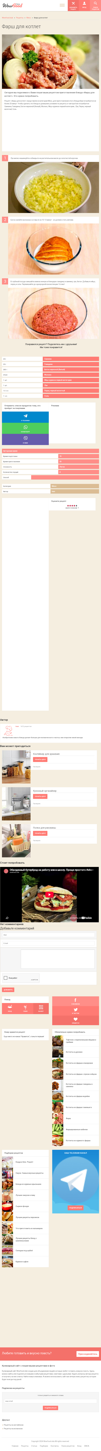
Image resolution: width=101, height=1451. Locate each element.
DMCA (86, 1446)
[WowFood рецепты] (12, 5)
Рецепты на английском (13, 1425)
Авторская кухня (10, 451)
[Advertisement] (50, 129)
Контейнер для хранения (46, 754)
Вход (79, 1446)
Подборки (44, 1446)
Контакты (55, 1446)
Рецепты (24, 1446)
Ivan (53, 491)
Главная (15, 1446)
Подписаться (75, 1208)
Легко (62, 467)
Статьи (34, 1446)
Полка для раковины (44, 827)
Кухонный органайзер (45, 790)
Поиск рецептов (68, 1446)
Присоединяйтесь (87, 1354)
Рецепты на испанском (13, 1429)
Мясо (54, 486)
